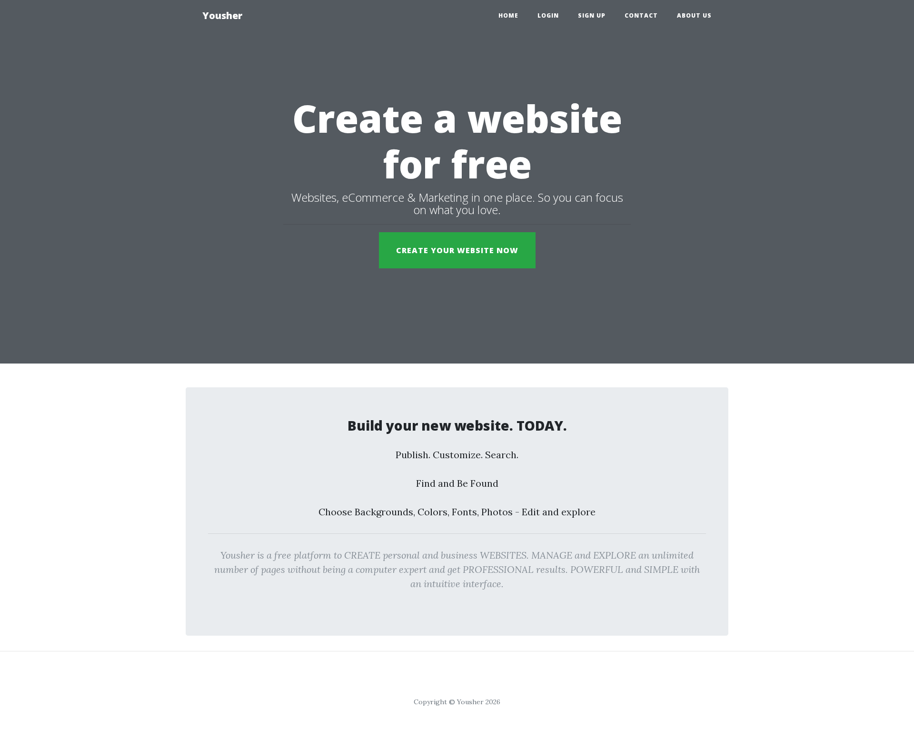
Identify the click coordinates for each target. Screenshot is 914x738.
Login (548, 15)
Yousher (222, 15)
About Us (694, 15)
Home (508, 15)
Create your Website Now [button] (457, 250)
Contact (641, 15)
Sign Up (592, 15)
